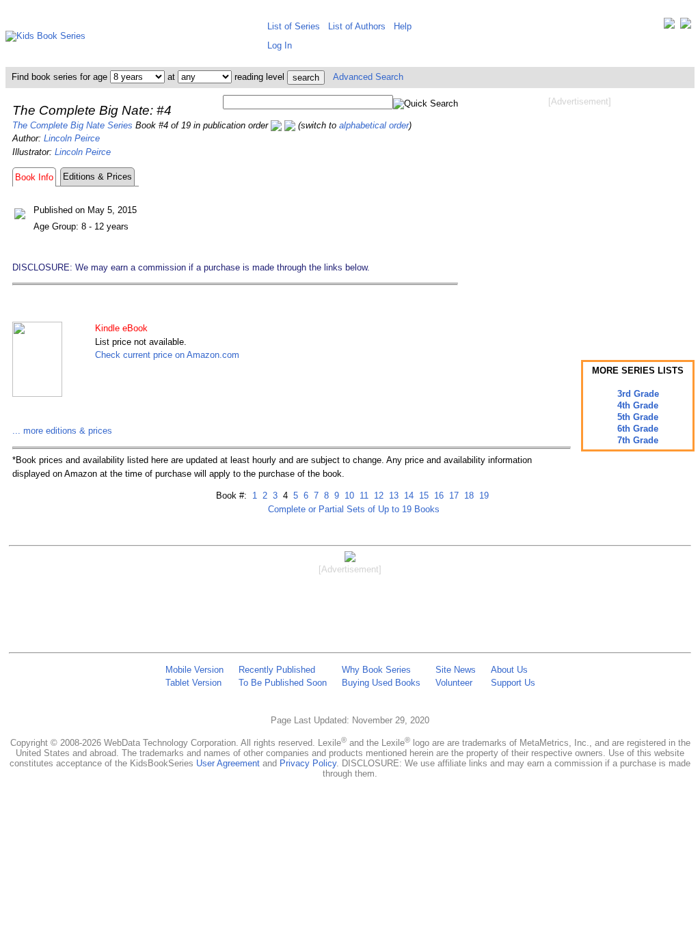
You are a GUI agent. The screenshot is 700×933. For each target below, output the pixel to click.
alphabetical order (374, 125)
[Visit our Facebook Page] (685, 26)
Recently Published (277, 670)
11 (362, 495)
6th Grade (637, 428)
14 (407, 495)
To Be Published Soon (283, 683)
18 (467, 495)
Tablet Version (193, 683)
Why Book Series (376, 670)
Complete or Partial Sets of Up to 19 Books (354, 509)
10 (348, 495)
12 (377, 495)
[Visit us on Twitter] (669, 26)
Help (403, 26)
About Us (509, 670)
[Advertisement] (580, 217)
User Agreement (228, 763)
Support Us (513, 683)
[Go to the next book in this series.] (289, 125)
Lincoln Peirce (72, 138)
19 (482, 495)
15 (422, 495)
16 (437, 495)
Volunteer (453, 683)
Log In (279, 45)
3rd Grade (638, 394)
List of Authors (357, 26)
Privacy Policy (308, 763)
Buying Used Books (381, 683)
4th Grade (637, 405)
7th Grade (637, 440)
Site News (455, 670)
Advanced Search (368, 77)
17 (452, 495)
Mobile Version (194, 670)
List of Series (293, 26)
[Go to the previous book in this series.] (276, 125)
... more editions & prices (62, 431)
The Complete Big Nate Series (72, 125)
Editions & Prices (97, 176)
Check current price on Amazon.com (167, 355)
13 (392, 495)
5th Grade (637, 417)
